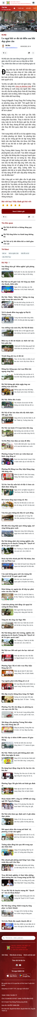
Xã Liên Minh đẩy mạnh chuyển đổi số (16, 921)
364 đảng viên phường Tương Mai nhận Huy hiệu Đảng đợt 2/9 (17, 723)
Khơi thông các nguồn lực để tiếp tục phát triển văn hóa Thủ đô (18, 590)
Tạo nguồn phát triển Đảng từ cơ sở (15, 681)
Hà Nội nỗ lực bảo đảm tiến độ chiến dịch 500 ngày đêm (17, 414)
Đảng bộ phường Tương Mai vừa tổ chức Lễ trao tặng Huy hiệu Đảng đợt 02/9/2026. (24, 729)
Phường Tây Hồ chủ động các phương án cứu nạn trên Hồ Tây (17, 708)
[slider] (18, 25)
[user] (33, 3)
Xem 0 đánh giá (18, 211)
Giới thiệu (5, 955)
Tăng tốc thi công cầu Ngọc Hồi (14, 620)
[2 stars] (7, 205)
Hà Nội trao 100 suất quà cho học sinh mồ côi (18, 651)
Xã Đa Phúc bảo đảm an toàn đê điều (16, 441)
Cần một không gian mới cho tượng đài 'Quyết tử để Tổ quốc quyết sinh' (17, 575)
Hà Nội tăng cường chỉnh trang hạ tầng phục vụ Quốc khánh (17, 907)
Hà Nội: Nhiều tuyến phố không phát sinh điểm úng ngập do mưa (18, 754)
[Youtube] (20, 965)
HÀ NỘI (28, 8)
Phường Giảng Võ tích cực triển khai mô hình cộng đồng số (17, 455)
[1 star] (3, 205)
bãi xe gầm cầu (13, 253)
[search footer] (4, 938)
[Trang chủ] (14, 8)
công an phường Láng (23, 86)
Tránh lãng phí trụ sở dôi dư (12, 356)
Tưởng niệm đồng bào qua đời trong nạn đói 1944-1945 (17, 846)
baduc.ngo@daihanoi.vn (11, 47)
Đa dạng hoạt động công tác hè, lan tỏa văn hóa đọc (18, 769)
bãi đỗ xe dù (25, 253)
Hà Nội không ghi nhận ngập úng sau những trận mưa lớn (16, 385)
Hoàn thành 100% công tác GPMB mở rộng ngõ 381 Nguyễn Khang (18, 800)
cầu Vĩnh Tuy (6, 257)
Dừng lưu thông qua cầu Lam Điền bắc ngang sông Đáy (16, 370)
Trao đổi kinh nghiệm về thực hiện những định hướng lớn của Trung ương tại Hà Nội (18, 876)
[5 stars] (19, 205)
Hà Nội (4, 35)
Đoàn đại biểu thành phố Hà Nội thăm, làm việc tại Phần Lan (18, 560)
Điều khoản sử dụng (16, 955)
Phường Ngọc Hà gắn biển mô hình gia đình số (18, 784)
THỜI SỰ (21, 8)
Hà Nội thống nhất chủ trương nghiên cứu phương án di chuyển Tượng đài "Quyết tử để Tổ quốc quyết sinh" (18, 543)
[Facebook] (17, 965)
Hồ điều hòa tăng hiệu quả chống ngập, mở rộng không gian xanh (18, 527)
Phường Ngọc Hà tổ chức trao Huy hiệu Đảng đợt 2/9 (17, 667)
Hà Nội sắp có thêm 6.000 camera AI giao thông (17, 738)
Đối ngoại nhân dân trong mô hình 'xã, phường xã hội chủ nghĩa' (16, 830)
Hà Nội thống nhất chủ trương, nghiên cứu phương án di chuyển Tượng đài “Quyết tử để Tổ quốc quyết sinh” (18, 635)
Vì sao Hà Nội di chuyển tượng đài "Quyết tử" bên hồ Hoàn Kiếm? (18, 891)
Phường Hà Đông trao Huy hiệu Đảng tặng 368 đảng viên (18, 470)
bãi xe (4, 253)
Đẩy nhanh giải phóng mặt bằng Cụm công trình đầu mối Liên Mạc (18, 861)
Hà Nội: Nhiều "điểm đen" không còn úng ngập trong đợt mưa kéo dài (18, 298)
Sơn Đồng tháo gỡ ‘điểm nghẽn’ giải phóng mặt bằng (18, 267)
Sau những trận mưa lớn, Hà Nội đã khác (17, 328)
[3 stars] (11, 205)
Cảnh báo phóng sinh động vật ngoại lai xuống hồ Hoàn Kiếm (17, 605)
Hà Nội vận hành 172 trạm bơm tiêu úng (17, 428)
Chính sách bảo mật (29, 955)
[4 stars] (15, 205)
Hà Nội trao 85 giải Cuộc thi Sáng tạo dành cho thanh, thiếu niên (18, 283)
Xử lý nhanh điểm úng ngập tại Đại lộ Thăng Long (16, 313)
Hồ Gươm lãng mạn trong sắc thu (14, 500)
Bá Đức (8, 45)
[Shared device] (29, 53)
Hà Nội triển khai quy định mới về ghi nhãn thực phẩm (18, 815)
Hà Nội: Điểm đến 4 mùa (11, 400)
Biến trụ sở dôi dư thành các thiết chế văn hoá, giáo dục (18, 342)
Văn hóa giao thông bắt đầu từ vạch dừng (17, 513)
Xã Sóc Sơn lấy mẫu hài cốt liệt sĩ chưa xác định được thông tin (18, 485)
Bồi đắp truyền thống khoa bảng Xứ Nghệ (18, 694)
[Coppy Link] (33, 53)
